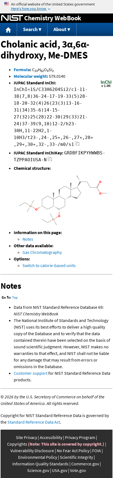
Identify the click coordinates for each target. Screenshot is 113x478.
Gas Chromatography (42, 252)
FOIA (96, 450)
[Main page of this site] (8, 29)
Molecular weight (30, 76)
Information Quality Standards (40, 463)
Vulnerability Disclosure (32, 450)
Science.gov (38, 470)
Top (15, 297)
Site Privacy (26, 437)
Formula (22, 69)
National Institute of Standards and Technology (12, 18)
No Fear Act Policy (73, 450)
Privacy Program (80, 437)
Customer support (30, 373)
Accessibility (51, 437)
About (59, 29)
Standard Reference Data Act (33, 422)
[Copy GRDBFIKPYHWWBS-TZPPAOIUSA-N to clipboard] (49, 160)
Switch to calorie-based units (49, 265)
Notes (27, 239)
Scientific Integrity (76, 457)
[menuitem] (8, 29)
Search (30, 29)
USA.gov (59, 470)
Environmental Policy (37, 457)
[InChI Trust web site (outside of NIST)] (106, 86)
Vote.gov (78, 470)
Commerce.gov (85, 463)
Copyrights (17, 444)
